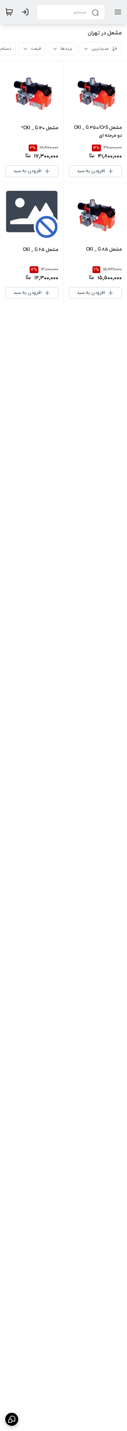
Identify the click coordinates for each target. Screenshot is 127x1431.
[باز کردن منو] (116, 12)
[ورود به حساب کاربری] (26, 12)
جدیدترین (100, 48)
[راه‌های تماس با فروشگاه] (11, 1419)
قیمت (36, 48)
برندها (66, 48)
